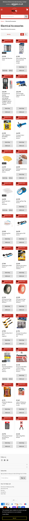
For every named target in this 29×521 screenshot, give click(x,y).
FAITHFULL (4, 302)
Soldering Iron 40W (7, 265)
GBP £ (14, 500)
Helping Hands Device (21, 169)
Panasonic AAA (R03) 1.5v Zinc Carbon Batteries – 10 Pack (21, 368)
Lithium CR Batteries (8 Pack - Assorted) (21, 402)
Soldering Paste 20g (21, 201)
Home (2, 21)
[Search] (26, 16)
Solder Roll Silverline (7, 58)
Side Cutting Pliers (20, 436)
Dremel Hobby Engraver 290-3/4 (20, 94)
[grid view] (22, 34)
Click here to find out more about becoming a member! (14, 1)
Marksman (4, 371)
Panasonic (18, 371)
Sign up (23, 478)
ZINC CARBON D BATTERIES (6, 135)
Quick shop (4, 70)
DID (17, 336)
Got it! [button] (14, 518)
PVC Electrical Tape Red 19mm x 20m (21, 300)
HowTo (3, 59)
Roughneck (4, 336)
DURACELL (18, 268)
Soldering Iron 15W (20, 233)
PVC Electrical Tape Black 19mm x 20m (6, 300)
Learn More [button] (5, 514)
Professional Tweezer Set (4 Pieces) (7, 436)
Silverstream (4, 204)
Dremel (17, 96)
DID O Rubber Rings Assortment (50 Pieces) (21, 60)
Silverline (18, 138)
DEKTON (4, 438)
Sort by (9, 34)
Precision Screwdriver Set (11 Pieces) (21, 333)
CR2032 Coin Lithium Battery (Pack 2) (21, 266)
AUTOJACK (4, 104)
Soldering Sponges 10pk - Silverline (6, 169)
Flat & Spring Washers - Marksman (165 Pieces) (7, 368)
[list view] (26, 34)
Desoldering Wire (6, 233)
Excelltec (18, 63)
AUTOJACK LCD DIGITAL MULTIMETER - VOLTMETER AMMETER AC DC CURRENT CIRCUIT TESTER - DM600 (6, 98)
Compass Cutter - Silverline (20, 135)
